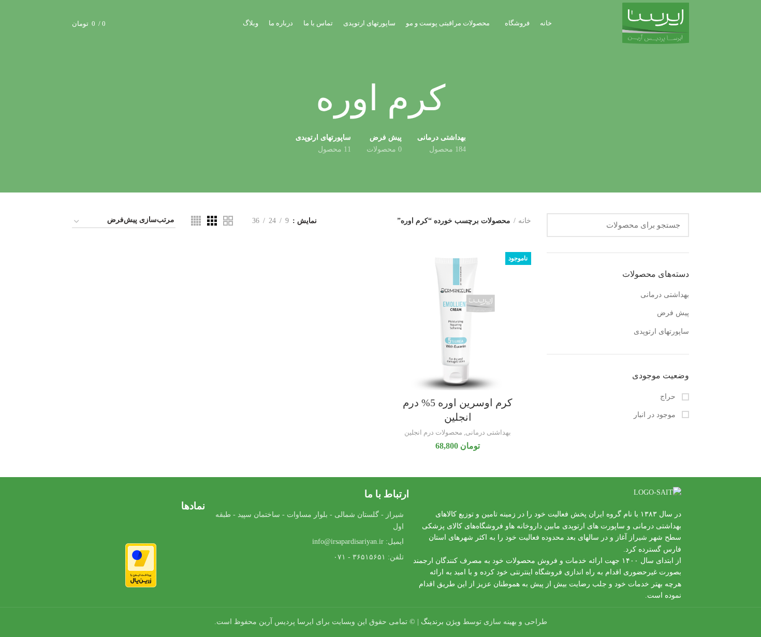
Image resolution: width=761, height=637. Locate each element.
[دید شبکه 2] (228, 221)
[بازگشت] (458, 98)
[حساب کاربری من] (151, 23)
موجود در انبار (656, 415)
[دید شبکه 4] (196, 221)
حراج (669, 397)
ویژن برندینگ (441, 622)
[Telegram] (310, 586)
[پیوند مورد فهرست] (309, 541)
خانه (524, 221)
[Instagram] (281, 586)
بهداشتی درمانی (664, 295)
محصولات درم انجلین (433, 432)
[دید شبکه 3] (212, 221)
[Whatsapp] (338, 586)
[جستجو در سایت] (561, 225)
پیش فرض (673, 313)
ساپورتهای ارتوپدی (661, 331)
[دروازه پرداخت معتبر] (140, 565)
